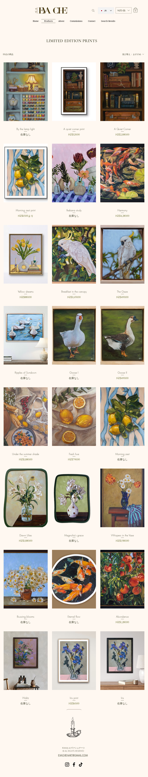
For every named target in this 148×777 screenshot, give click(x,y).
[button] (124, 10)
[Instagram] (67, 764)
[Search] (93, 11)
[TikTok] (81, 764)
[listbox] (124, 10)
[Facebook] (74, 764)
